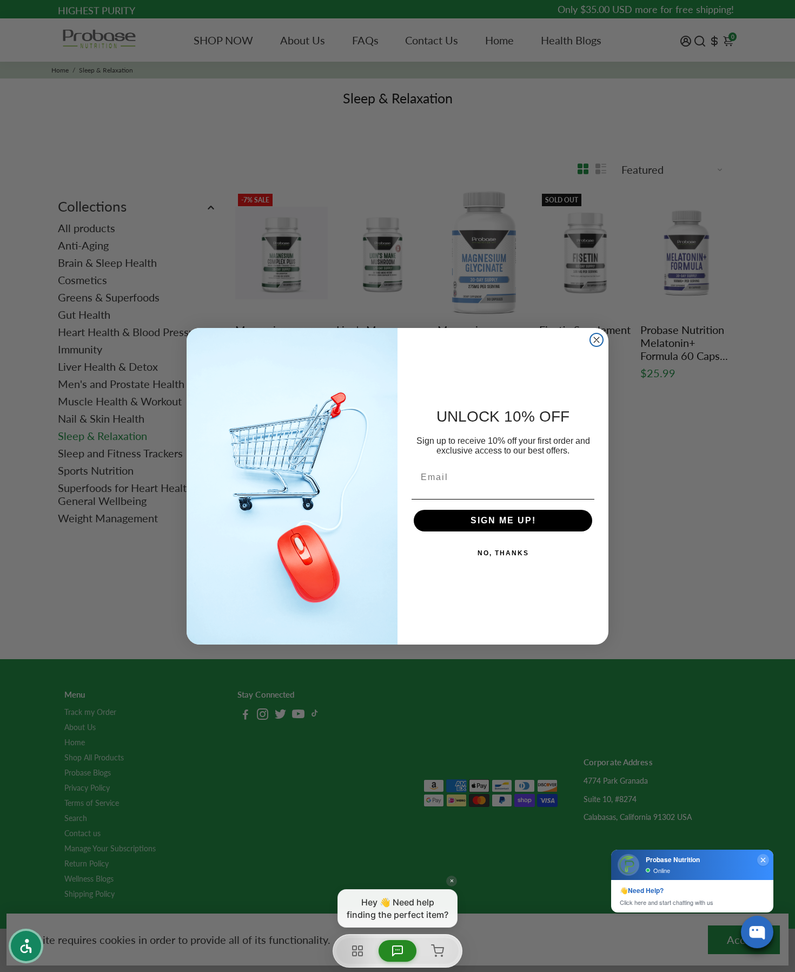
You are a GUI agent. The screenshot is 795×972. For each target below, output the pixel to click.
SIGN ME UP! (503, 520)
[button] (26, 946)
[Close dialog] (596, 339)
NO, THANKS (503, 553)
